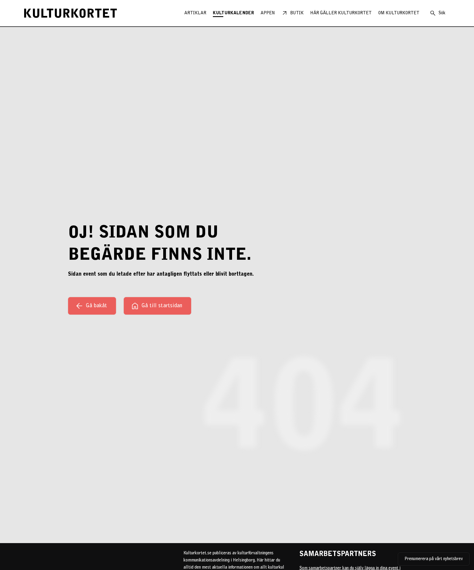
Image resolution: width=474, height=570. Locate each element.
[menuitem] (195, 13)
